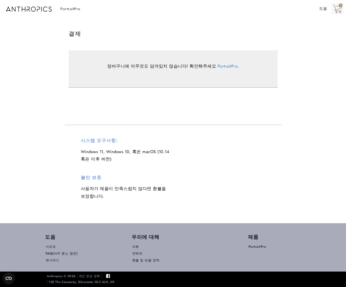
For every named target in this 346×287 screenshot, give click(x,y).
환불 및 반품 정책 (146, 260)
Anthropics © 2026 (61, 276)
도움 (323, 8)
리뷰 (135, 246)
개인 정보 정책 (89, 276)
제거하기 (52, 260)
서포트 (51, 246)
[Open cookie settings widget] (9, 278)
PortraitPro (70, 9)
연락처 (137, 253)
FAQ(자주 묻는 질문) (62, 253)
